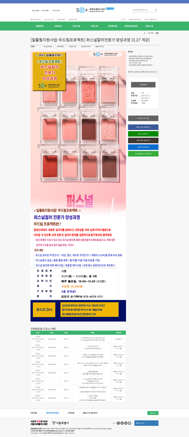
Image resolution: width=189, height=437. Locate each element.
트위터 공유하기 (143, 147)
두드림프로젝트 (48, 46)
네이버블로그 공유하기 (143, 153)
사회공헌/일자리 (131, 26)
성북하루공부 (60, 46)
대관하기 (153, 413)
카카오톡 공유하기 (143, 140)
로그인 (123, 19)
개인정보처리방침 (52, 413)
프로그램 (76, 26)
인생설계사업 (72, 46)
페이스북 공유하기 (143, 127)
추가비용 (135, 103)
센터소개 (149, 26)
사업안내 (58, 26)
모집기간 (135, 95)
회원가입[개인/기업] (135, 19)
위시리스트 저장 (143, 118)
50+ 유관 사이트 (49, 19)
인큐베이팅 (112, 26)
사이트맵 (71, 413)
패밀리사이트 (144, 424)
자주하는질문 (61, 19)
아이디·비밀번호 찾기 (150, 19)
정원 (135, 93)
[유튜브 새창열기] (125, 423)
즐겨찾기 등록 (73, 19)
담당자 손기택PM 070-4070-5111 (146, 72)
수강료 (135, 100)
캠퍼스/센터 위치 (36, 19)
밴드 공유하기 (143, 133)
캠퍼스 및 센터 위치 (90, 413)
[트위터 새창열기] (122, 423)
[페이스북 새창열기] (118, 423)
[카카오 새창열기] (129, 423)
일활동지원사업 (99, 46)
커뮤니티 (94, 26)
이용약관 (34, 413)
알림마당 (39, 26)
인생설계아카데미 (86, 46)
